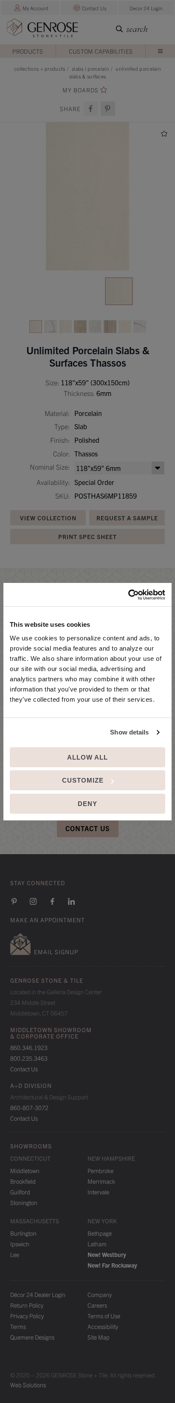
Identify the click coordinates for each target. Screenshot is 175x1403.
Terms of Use (104, 1316)
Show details (129, 732)
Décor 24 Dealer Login (37, 1294)
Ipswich (19, 1244)
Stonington (23, 1202)
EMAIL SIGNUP (56, 951)
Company (100, 1294)
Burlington (23, 1233)
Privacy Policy (27, 1316)
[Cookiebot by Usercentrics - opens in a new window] (128, 594)
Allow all (87, 757)
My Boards (80, 90)
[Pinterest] (14, 901)
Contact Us (94, 8)
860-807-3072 (29, 1107)
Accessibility (103, 1326)
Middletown (25, 1170)
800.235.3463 (29, 1058)
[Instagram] (33, 901)
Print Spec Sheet (87, 536)
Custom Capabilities (101, 51)
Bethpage (100, 1233)
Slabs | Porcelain (90, 68)
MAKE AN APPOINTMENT (47, 920)
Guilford (20, 1192)
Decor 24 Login (146, 8)
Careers (97, 1305)
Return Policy (26, 1305)
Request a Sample (127, 518)
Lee (14, 1254)
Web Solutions (28, 1385)
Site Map (99, 1337)
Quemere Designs (32, 1337)
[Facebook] (91, 108)
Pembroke (100, 1170)
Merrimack (101, 1181)
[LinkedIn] (71, 901)
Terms (18, 1326)
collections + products (39, 68)
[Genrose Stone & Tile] (42, 29)
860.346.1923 (29, 1047)
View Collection (48, 518)
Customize (83, 780)
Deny (87, 803)
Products (27, 51)
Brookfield (23, 1181)
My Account (35, 8)
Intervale (98, 1192)
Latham (97, 1244)
